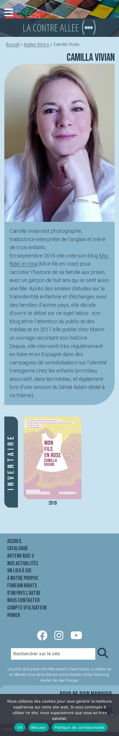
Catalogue (17, 548)
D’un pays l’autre (24, 593)
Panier (13, 615)
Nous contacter (23, 600)
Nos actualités (22, 563)
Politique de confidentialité (80, 727)
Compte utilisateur (27, 607)
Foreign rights (22, 585)
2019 (53, 503)
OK (20, 727)
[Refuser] (112, 715)
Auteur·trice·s (36, 44)
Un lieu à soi (19, 570)
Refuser (38, 727)
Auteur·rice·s (20, 556)
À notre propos (22, 578)
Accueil (12, 44)
